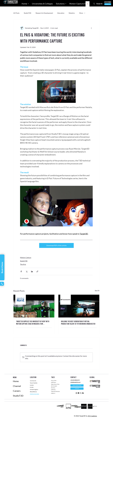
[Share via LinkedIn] (32, 271)
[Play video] (56, 206)
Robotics (72, 13)
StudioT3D (27, 13)
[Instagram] (76, 393)
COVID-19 (53, 393)
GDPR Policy (53, 382)
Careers (17, 390)
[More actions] (91, 28)
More (81, 13)
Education (60, 13)
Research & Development (44, 13)
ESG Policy (53, 387)
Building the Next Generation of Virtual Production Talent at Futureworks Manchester (78, 322)
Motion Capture (25, 257)
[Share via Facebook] (21, 271)
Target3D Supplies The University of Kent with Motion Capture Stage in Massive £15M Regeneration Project (32, 322)
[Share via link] (37, 271)
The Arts (23, 264)
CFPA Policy (53, 389)
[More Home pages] (28, 3)
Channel (17, 386)
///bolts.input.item (34, 394)
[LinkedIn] (83, 393)
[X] (81, 393)
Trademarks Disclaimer (55, 391)
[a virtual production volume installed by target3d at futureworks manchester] (78, 306)
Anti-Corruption (54, 386)
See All (97, 290)
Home (16, 381)
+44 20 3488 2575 (75, 380)
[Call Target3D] (2, 284)
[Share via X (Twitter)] (26, 271)
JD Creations (92, 416)
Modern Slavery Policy (55, 384)
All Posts (16, 13)
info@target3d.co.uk (75, 382)
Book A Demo (2, 267)
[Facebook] (78, 393)
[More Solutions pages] (65, 3)
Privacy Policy (53, 380)
